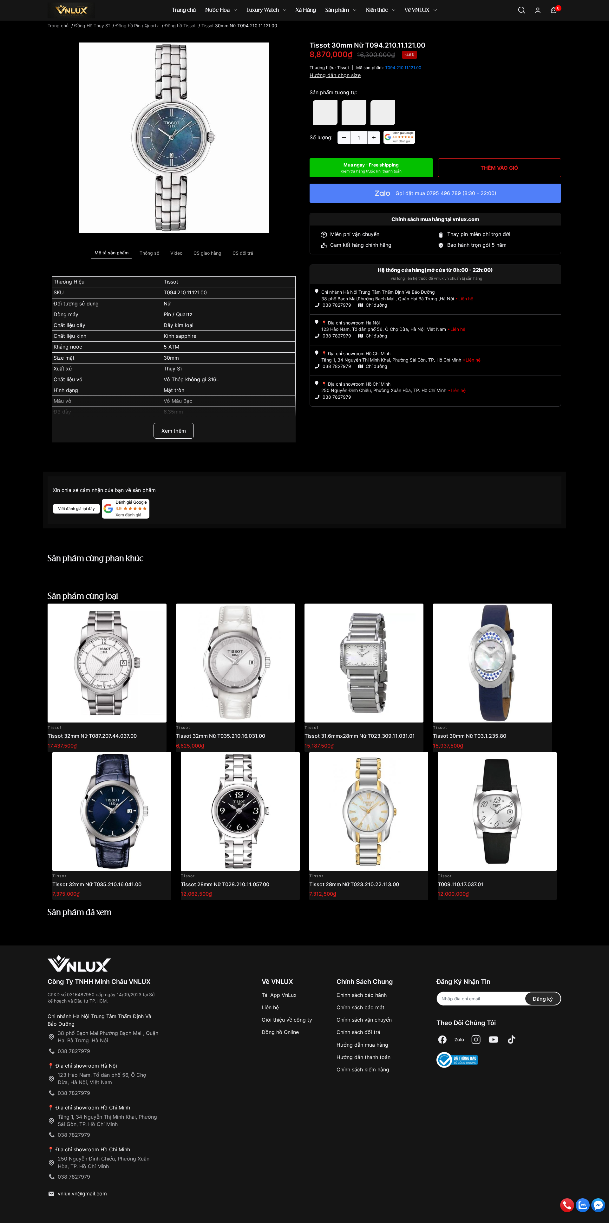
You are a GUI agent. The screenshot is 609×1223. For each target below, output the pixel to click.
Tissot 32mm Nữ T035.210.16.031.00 (220, 736)
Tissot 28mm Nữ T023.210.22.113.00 (354, 884)
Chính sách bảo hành (362, 995)
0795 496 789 (444, 193)
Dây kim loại (178, 325)
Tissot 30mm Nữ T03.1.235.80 (469, 736)
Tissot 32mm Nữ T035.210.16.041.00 (96, 884)
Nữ (167, 303)
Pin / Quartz (178, 314)
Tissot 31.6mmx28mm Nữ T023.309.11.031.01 (359, 736)
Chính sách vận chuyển (364, 1020)
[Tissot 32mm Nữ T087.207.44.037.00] (107, 663)
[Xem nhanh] (158, 612)
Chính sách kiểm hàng (363, 1069)
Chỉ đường (376, 305)
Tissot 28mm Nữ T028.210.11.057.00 (225, 884)
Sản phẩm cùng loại (83, 596)
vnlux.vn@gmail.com (82, 1193)
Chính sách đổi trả (358, 1032)
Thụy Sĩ (173, 368)
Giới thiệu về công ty (287, 1020)
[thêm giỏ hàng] (144, 612)
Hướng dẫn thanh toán (363, 1057)
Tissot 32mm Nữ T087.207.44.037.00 (92, 736)
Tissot (171, 281)
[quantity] (343, 137)
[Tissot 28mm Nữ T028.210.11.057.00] (240, 811)
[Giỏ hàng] (553, 9)
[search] (396, 31)
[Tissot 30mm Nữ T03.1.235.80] (492, 663)
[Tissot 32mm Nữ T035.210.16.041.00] (111, 811)
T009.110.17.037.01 (460, 884)
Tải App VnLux (279, 995)
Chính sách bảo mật (360, 1007)
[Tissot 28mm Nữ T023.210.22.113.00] (368, 811)
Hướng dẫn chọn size (335, 75)
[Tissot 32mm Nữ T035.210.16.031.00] (235, 663)
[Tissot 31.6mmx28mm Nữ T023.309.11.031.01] (363, 663)
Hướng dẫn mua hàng (362, 1045)
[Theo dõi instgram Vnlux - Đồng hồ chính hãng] (476, 1040)
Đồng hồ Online (280, 1032)
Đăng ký (543, 999)
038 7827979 (337, 305)
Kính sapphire (180, 336)
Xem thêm (173, 431)
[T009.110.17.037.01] (497, 811)
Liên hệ (270, 1007)
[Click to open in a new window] (174, 137)
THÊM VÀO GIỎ (499, 168)
